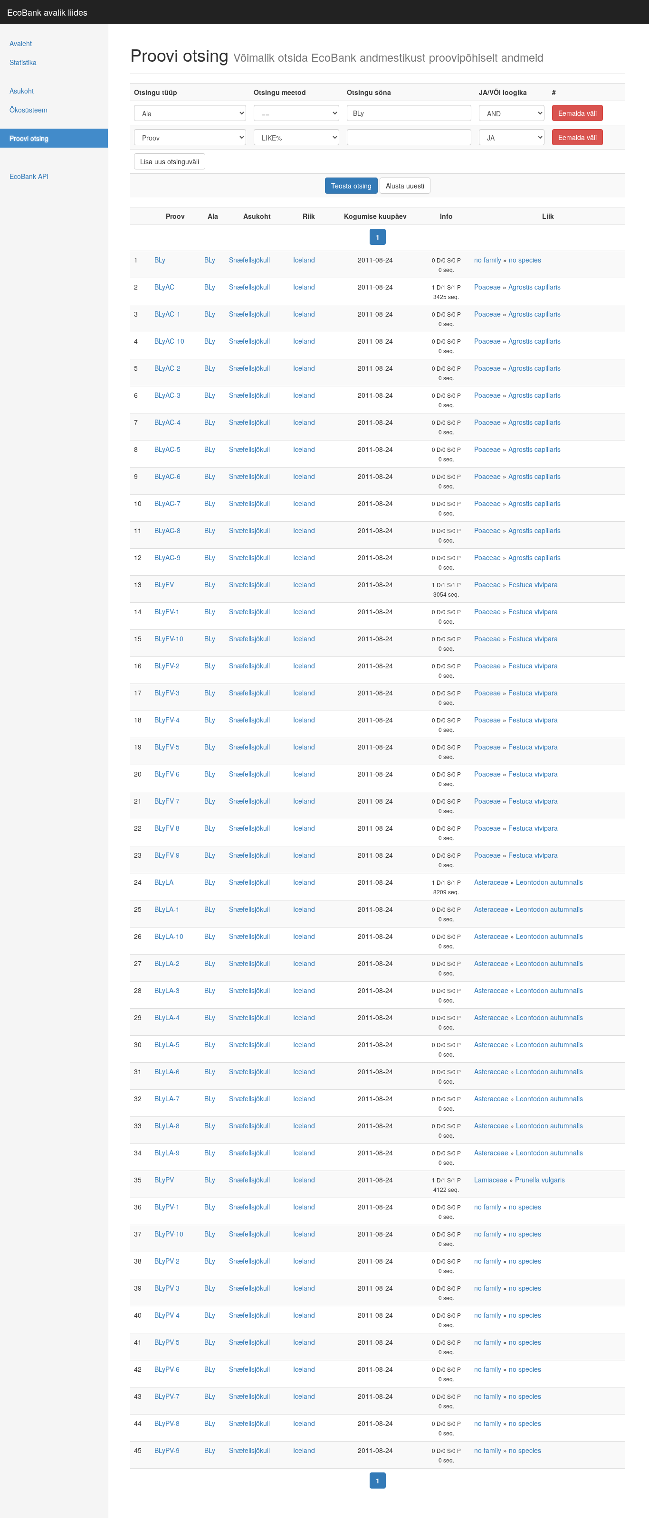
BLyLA (163, 882)
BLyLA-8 (167, 1125)
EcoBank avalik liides (47, 12)
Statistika (23, 62)
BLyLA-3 (167, 990)
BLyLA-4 (167, 1017)
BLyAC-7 (167, 503)
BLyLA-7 (167, 1098)
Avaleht (21, 43)
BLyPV (164, 1179)
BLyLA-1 (167, 909)
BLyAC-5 (167, 449)
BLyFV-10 (168, 638)
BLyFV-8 (167, 828)
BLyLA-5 (167, 1044)
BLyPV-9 (167, 1450)
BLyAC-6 (167, 476)
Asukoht (22, 90)
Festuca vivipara (533, 584)
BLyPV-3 (167, 1288)
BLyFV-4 (167, 719)
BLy (159, 259)
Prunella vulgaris (540, 1179)
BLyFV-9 (167, 855)
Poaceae (487, 286)
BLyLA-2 (167, 963)
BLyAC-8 (167, 530)
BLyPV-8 (167, 1423)
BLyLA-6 (167, 1071)
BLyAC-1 (167, 314)
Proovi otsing (29, 138)
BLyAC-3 (167, 395)
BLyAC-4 (167, 422)
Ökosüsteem (29, 109)
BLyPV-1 (167, 1206)
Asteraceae (491, 882)
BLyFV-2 (167, 665)
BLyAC (164, 286)
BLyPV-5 (167, 1342)
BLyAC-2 (167, 368)
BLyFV (164, 584)
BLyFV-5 (167, 746)
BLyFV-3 (167, 692)
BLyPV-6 (167, 1369)
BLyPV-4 (167, 1315)
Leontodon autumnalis (549, 882)
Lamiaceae (490, 1179)
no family (487, 259)
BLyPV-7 (167, 1396)
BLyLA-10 (168, 936)
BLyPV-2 (167, 1260)
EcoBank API (29, 176)
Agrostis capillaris (534, 286)
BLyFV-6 (167, 773)
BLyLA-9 (167, 1152)
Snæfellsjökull (249, 259)
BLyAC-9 (167, 557)
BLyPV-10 (168, 1233)
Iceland (304, 259)
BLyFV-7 (167, 801)
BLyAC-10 (169, 341)
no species (525, 259)
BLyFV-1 (167, 611)
